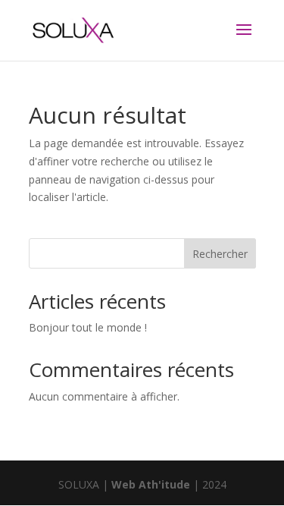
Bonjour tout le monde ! (88, 327)
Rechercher (220, 254)
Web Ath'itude (150, 484)
